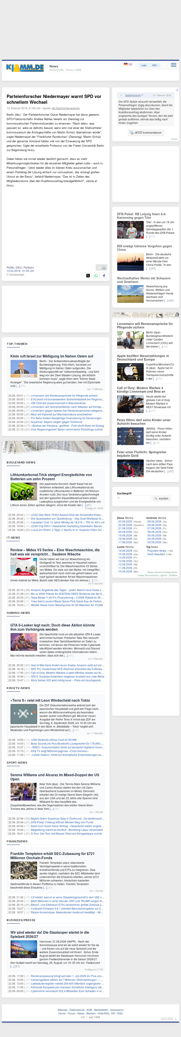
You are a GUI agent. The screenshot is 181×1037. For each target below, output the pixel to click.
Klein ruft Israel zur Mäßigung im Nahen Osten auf (51, 356)
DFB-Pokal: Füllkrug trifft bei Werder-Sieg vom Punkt (62, 822)
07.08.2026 (154, 528)
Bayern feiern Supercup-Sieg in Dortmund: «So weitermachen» (69, 818)
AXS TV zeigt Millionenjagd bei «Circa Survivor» (60, 751)
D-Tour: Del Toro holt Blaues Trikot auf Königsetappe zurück (66, 833)
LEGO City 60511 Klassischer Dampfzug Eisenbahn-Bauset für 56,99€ (73, 526)
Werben (91, 1013)
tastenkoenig (133, 95)
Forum (71, 1013)
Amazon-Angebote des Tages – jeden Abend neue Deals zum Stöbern (73, 590)
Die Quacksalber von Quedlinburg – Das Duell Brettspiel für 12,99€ (71, 518)
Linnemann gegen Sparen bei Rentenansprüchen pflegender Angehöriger (75, 410)
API (113, 1013)
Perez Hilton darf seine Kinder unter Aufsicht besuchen (144, 422)
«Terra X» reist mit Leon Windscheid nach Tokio (50, 700)
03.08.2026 (154, 542)
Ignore (163, 575)
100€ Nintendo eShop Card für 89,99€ (54, 739)
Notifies (173, 575)
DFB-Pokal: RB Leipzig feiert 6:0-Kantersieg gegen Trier (141, 216)
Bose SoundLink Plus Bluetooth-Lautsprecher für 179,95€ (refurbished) (73, 743)
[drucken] (104, 268)
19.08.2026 (125, 535)
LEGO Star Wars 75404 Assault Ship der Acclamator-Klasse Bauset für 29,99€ (77, 515)
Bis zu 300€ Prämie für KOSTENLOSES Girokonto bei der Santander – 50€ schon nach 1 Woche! (89, 593)
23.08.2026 (125, 521)
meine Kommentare (148, 575)
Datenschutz (77, 1010)
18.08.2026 (125, 538)
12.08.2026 (125, 564)
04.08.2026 (154, 538)
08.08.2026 (154, 525)
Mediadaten (101, 1010)
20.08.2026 (125, 532)
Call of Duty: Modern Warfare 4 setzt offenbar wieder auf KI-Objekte (71, 672)
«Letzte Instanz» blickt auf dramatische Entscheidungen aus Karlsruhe (73, 755)
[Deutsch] (126, 64)
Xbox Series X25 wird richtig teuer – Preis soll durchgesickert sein (70, 680)
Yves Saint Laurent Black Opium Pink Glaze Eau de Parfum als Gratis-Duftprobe (78, 601)
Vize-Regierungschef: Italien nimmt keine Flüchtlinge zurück (67, 429)
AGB (89, 1010)
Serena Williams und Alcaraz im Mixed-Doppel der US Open (54, 777)
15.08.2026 (125, 554)
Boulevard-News (21, 462)
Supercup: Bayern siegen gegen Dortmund (56, 422)
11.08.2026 (125, 568)
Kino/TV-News (18, 688)
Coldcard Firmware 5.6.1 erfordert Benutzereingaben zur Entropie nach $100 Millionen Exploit (87, 908)
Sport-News (17, 762)
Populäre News (157, 550)
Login (144, 65)
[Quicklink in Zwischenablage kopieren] (99, 268)
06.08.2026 (154, 532)
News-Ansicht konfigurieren (162, 572)
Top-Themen (17, 344)
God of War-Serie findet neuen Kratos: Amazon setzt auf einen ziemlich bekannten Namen (84, 665)
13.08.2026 (125, 561)
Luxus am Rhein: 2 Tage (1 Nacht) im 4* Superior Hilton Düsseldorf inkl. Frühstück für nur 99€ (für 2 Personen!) (97, 530)
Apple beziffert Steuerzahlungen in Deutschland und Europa (143, 357)
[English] (130, 64)
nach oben (167, 1018)
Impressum (117, 1010)
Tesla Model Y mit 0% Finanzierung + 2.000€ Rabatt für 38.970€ (69, 597)
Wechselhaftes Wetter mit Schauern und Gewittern (144, 280)
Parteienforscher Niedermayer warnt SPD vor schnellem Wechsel (54, 99)
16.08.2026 (125, 550)
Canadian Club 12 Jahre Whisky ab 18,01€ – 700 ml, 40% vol (68, 522)
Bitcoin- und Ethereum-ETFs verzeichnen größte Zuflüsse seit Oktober (72, 904)
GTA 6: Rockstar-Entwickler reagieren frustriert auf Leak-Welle (67, 676)
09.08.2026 (154, 521)
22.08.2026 (125, 525)
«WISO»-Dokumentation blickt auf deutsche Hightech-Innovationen (71, 747)
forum (174, 138)
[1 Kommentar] (15, 274)
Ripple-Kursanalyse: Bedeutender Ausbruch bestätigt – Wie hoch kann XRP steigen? (82, 912)
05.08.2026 (154, 535)
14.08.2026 (125, 557)
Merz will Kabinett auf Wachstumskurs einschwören (61, 414)
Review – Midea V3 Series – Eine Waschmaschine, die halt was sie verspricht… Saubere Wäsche (55, 552)
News (80, 1013)
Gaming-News (18, 613)
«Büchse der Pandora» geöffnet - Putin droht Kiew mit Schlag (67, 425)
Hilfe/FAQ (103, 1013)
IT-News (13, 537)
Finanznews (17, 841)
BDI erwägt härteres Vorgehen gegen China (144, 248)
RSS (120, 1013)
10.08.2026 (125, 571)
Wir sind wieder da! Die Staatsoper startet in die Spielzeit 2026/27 (49, 934)
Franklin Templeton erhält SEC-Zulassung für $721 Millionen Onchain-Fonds (52, 855)
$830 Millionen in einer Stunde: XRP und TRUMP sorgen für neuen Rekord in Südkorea (83, 901)
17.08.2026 (125, 542)
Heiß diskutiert (156, 554)
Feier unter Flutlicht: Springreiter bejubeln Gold (141, 454)
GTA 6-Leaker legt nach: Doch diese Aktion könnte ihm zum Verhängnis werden (52, 627)
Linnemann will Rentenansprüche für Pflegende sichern (64, 395)
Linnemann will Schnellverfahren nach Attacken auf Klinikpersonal (70, 407)
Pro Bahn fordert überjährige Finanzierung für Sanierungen (66, 418)
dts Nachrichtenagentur (66, 108)
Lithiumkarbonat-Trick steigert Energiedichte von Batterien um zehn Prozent (51, 476)
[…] (18, 386)
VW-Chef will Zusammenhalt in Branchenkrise (58, 403)
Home (62, 1013)
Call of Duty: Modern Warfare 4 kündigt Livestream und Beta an (141, 390)
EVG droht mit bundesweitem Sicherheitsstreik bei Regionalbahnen (71, 399)
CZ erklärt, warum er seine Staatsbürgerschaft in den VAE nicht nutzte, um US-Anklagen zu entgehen (91, 897)
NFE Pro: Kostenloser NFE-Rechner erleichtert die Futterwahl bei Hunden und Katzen (82, 669)
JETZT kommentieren (147, 132)
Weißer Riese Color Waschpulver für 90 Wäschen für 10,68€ (67, 605)
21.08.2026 (125, 528)
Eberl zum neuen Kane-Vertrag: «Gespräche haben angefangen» (70, 826)
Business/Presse (21, 920)
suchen (163, 498)
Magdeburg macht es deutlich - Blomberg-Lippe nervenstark (67, 830)
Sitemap (63, 1010)
